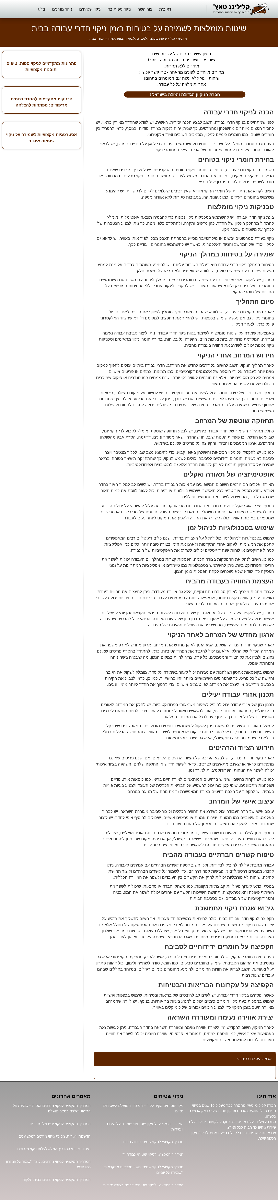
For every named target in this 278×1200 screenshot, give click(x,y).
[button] (99, 1059)
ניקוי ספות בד (119, 9)
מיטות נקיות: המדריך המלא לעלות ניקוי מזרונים (54, 1149)
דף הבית (183, 38)
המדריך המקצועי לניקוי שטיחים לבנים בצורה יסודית (143, 1185)
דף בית (165, 9)
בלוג (41, 9)
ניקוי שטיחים (90, 9)
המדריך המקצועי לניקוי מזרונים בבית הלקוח (56, 1179)
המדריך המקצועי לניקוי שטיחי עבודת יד (153, 1154)
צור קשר (145, 9)
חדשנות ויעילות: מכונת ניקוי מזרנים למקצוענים (55, 1136)
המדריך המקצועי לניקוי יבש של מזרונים (60, 1124)
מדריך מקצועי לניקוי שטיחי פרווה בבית (153, 1142)
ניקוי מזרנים (62, 9)
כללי (172, 38)
